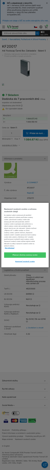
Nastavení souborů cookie (25, 261)
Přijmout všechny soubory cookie (25, 255)
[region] (25, 235)
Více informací (9, 248)
